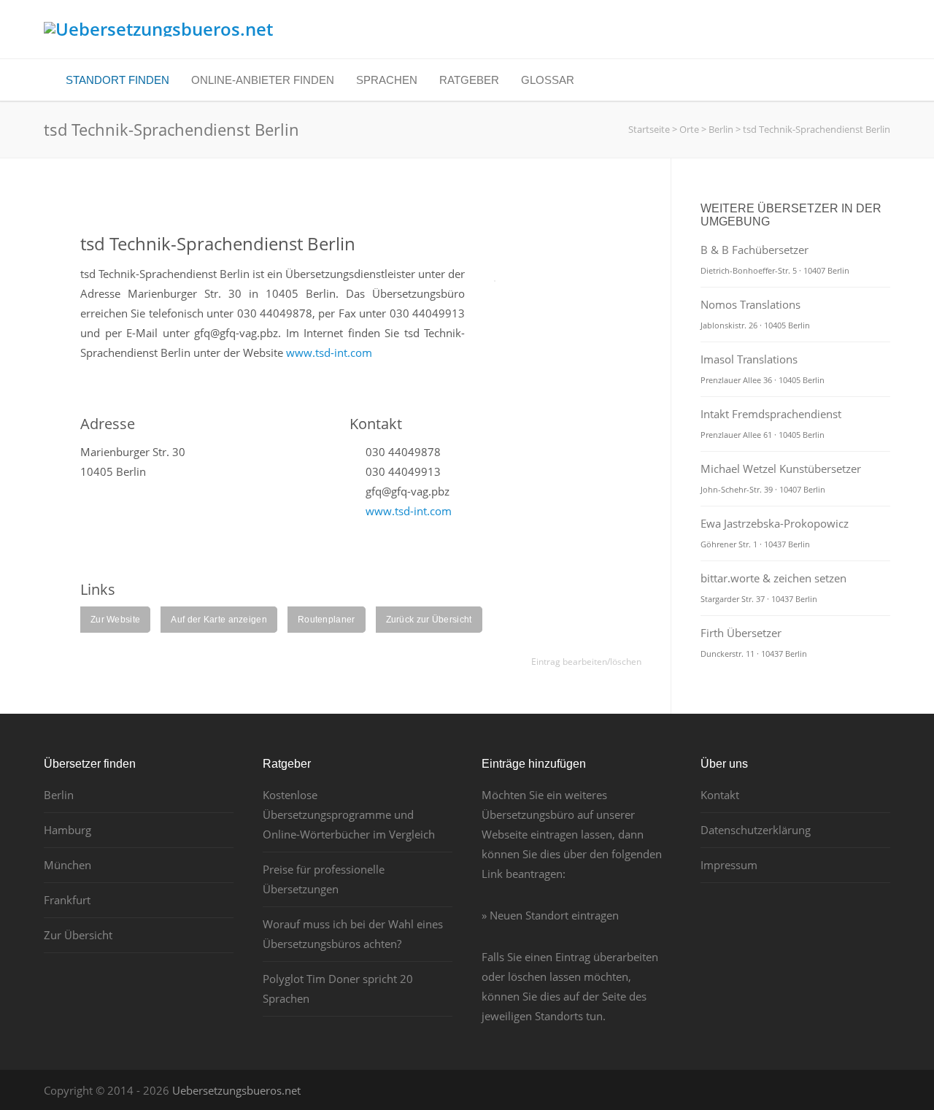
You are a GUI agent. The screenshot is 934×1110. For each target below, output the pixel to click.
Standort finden (117, 80)
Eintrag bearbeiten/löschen (586, 661)
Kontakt (719, 794)
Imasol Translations (762, 368)
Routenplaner (326, 619)
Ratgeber (469, 80)
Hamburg (67, 829)
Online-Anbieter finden (262, 80)
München (67, 864)
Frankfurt (67, 900)
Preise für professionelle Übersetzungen (324, 879)
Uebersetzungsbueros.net (236, 1090)
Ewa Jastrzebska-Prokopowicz (774, 533)
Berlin (59, 794)
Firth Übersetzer (753, 642)
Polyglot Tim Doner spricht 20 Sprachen (338, 988)
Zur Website (115, 619)
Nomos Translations (755, 314)
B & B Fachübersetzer (774, 259)
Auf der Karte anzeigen (219, 619)
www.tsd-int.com (329, 352)
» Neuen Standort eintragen (550, 915)
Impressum (728, 864)
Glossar (547, 80)
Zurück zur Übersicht (429, 619)
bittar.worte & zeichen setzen (773, 587)
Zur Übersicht (78, 935)
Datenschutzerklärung (755, 829)
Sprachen (386, 80)
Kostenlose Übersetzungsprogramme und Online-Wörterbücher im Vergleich (349, 814)
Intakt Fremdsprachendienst (770, 423)
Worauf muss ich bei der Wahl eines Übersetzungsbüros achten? (353, 934)
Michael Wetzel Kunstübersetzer (780, 478)
